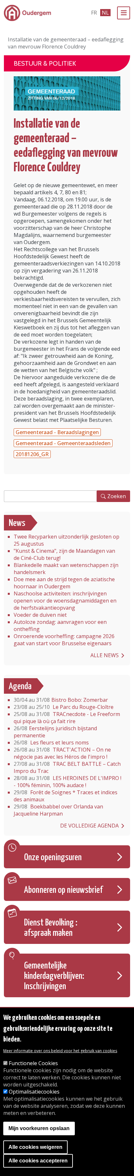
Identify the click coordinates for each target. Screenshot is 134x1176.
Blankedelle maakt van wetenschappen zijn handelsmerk (66, 568)
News (17, 523)
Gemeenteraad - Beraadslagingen (57, 432)
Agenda (20, 686)
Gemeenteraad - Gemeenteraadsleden (63, 443)
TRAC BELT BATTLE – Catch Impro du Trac (67, 767)
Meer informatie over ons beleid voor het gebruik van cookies (60, 1050)
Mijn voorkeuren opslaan (39, 1128)
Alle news (104, 655)
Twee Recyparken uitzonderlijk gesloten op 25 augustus (66, 540)
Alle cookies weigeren (35, 1147)
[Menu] (123, 12)
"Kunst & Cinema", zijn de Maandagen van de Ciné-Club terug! (64, 554)
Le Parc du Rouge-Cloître (64, 707)
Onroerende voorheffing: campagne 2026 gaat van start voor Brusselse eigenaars (64, 640)
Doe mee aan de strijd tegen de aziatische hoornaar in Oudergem (64, 583)
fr (94, 12)
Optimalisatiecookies (34, 1091)
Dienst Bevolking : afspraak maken (50, 928)
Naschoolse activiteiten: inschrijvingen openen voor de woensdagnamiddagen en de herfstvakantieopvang (65, 600)
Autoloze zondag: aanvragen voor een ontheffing (60, 625)
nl (105, 12)
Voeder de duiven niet (40, 614)
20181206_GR (32, 454)
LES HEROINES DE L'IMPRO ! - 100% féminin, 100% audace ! (67, 782)
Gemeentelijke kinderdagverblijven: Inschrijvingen (54, 976)
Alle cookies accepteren (38, 1160)
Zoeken (116, 496)
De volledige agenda (89, 825)
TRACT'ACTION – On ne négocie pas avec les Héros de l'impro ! (62, 753)
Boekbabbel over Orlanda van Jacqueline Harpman (58, 810)
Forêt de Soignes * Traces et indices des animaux (65, 796)
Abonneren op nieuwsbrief (63, 890)
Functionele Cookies (33, 1063)
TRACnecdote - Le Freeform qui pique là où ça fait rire (67, 718)
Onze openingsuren (53, 857)
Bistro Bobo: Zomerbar (61, 699)
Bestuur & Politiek (45, 63)
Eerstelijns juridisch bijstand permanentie (55, 732)
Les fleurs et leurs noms (51, 742)
